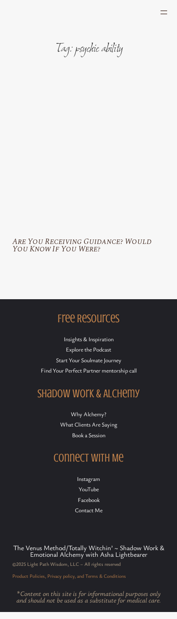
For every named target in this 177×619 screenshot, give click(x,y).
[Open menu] (164, 12)
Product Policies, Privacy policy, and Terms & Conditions (69, 575)
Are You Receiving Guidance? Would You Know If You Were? (81, 245)
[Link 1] (52, 12)
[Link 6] (88, 154)
